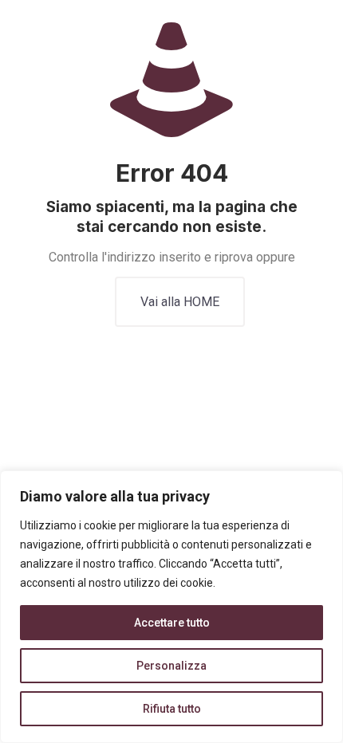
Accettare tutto (172, 622)
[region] (171, 606)
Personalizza (171, 665)
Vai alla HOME (179, 301)
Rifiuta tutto (172, 708)
